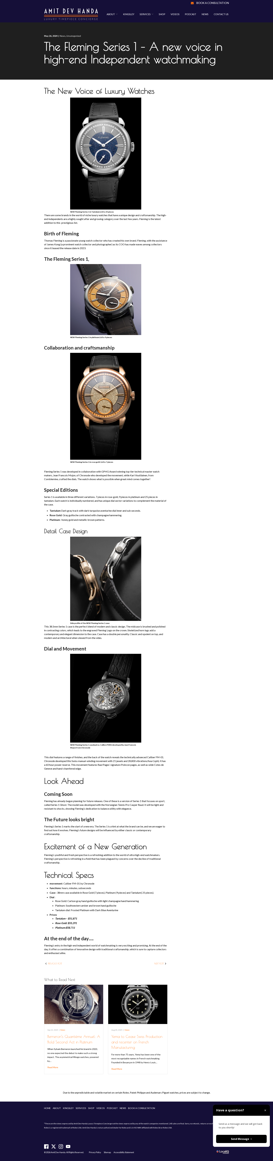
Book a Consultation (212, 3)
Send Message (241, 1139)
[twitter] (53, 1146)
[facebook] (46, 1146)
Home (47, 1108)
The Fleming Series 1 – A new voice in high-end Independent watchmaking (133, 52)
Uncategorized (73, 36)
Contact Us (221, 14)
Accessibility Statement (124, 1152)
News (205, 14)
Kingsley (128, 14)
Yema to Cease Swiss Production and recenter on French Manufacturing (136, 1042)
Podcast (190, 14)
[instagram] (61, 1146)
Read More (52, 1067)
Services (145, 14)
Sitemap (107, 1152)
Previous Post (55, 963)
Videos (175, 14)
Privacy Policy (95, 1152)
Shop (162, 14)
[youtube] (68, 1146)
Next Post (159, 963)
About (111, 14)
